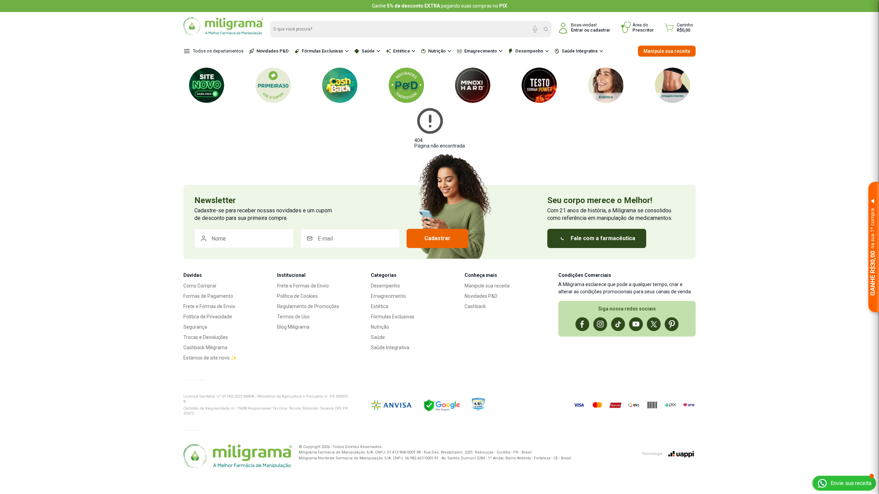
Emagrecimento (480, 51)
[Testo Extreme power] (539, 85)
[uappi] (681, 454)
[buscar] (545, 29)
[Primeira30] (273, 85)
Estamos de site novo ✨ (210, 358)
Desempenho (529, 51)
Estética (401, 51)
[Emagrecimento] (672, 85)
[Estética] (606, 85)
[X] (654, 324)
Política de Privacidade (207, 316)
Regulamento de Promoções (308, 306)
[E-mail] (350, 238)
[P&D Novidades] (406, 85)
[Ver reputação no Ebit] (502, 405)
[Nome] (244, 238)
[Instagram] (600, 324)
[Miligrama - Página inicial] (223, 33)
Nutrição (437, 51)
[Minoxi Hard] (472, 85)
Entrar (577, 30)
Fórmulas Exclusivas (322, 51)
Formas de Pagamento (208, 296)
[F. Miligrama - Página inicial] (237, 457)
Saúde (368, 51)
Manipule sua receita (666, 51)
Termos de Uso (293, 316)
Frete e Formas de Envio (209, 306)
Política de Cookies (297, 296)
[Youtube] (636, 324)
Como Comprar (200, 286)
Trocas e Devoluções (205, 337)
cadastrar (600, 30)
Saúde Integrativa (579, 51)
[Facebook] (582, 324)
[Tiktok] (618, 324)
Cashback (475, 306)
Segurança (195, 327)
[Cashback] (339, 85)
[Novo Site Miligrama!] (206, 85)
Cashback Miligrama (205, 347)
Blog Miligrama (293, 327)
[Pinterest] (671, 324)
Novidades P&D (272, 51)
